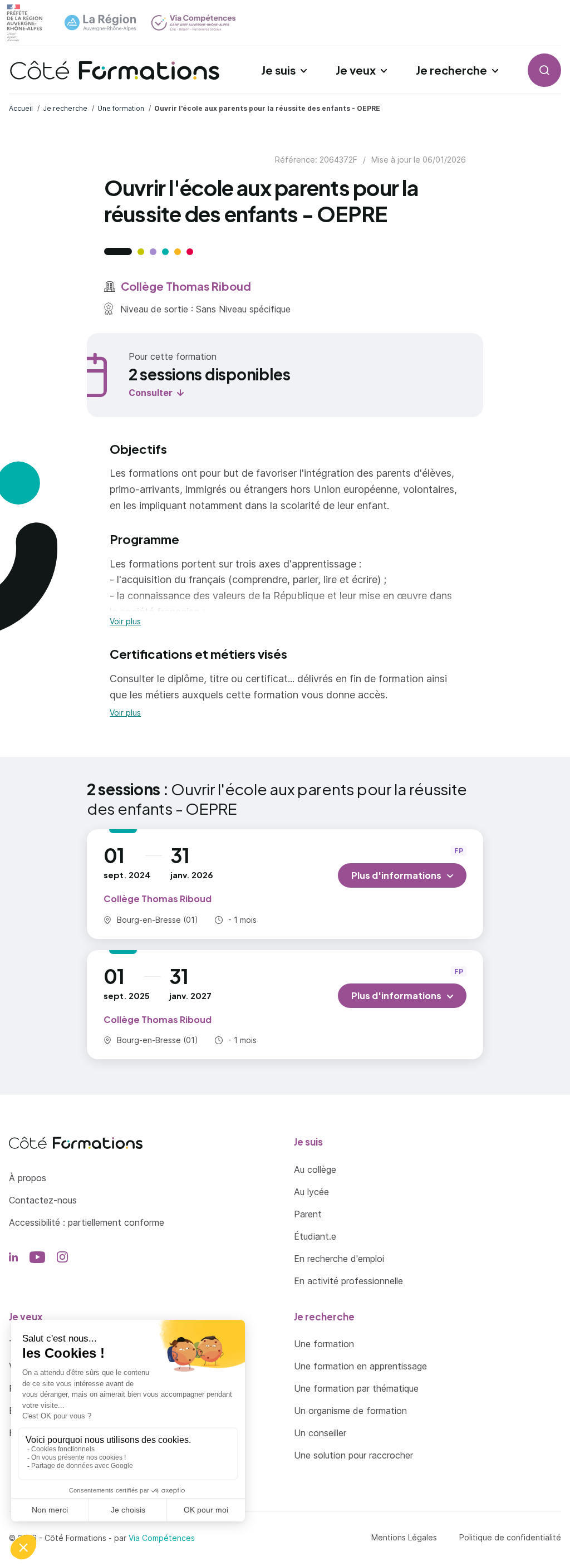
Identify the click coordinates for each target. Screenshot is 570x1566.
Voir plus (125, 621)
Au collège (315, 1169)
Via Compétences (162, 1538)
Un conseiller (320, 1432)
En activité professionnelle (348, 1280)
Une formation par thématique (356, 1388)
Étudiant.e (315, 1236)
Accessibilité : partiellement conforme (86, 1222)
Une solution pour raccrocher (353, 1455)
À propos (27, 1177)
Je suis (278, 70)
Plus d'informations (396, 875)
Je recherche (451, 70)
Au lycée (311, 1191)
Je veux (356, 70)
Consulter (151, 392)
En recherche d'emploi (339, 1258)
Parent (308, 1214)
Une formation (324, 1343)
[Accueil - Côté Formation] (114, 70)
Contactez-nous (43, 1200)
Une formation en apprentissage (360, 1366)
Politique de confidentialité (510, 1537)
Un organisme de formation (350, 1410)
